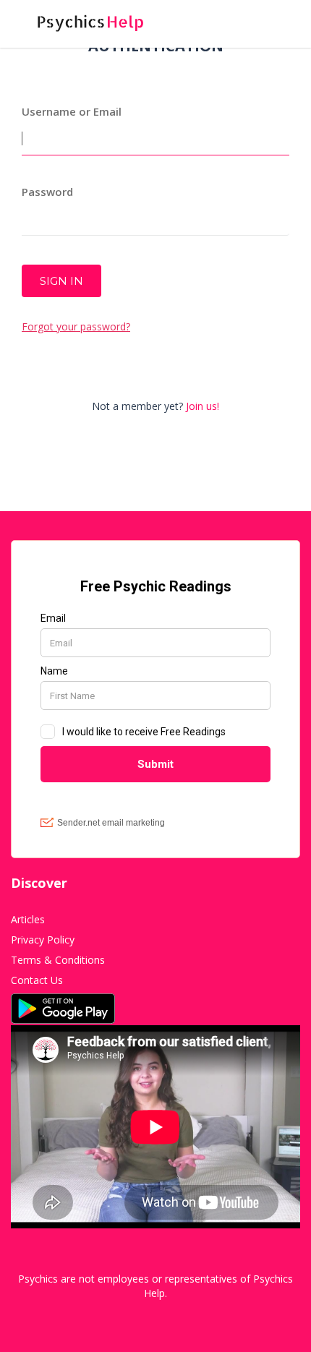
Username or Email (72, 111)
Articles (28, 919)
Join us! (202, 406)
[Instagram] (161, 1315)
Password (47, 191)
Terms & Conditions (58, 960)
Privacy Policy (42, 939)
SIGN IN (61, 281)
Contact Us (37, 980)
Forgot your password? (76, 326)
